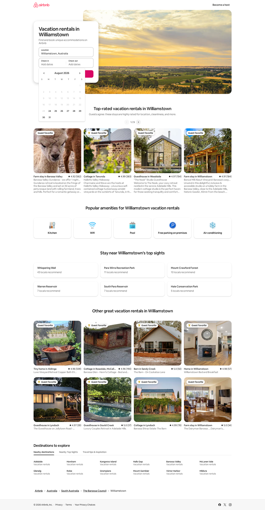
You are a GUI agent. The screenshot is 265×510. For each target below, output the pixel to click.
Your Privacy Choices (85, 504)
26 (61, 111)
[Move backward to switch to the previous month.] (44, 73)
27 (68, 111)
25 (55, 111)
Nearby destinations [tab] (44, 452)
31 (50, 117)
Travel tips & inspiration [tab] (94, 452)
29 (80, 111)
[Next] (138, 122)
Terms (68, 504)
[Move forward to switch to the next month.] (80, 73)
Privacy (58, 504)
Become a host (221, 5)
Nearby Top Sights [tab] (68, 452)
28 (74, 111)
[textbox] (52, 64)
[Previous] (126, 122)
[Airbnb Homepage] (41, 5)
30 (43, 117)
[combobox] (66, 53)
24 (49, 111)
